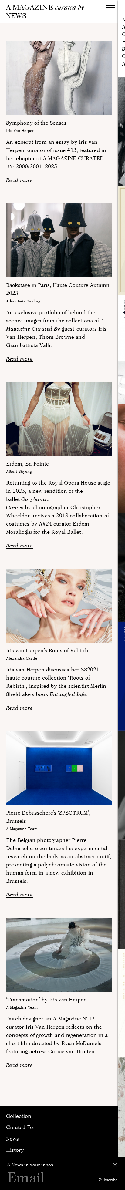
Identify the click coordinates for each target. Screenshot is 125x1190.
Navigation (110, 7)
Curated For (20, 1127)
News (12, 1138)
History (15, 1150)
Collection (18, 1116)
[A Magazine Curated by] (47, 8)
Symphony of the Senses (36, 122)
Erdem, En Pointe (27, 463)
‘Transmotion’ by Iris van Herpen (46, 999)
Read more (19, 180)
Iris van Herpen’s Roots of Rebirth (47, 650)
